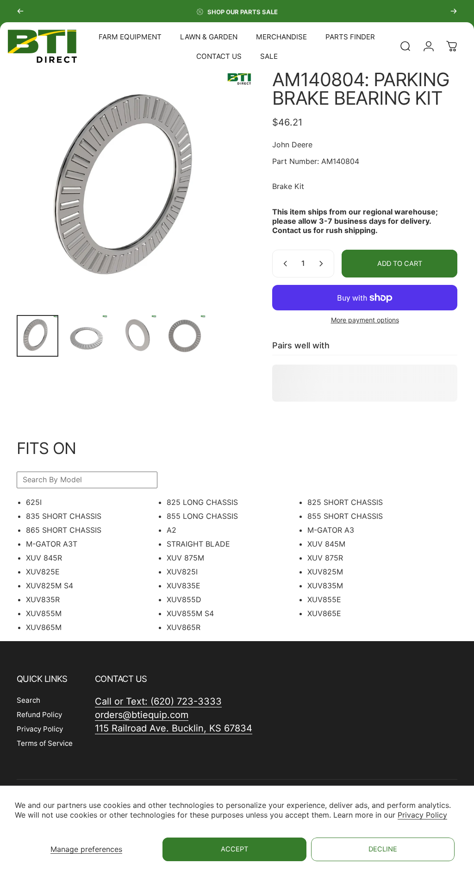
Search (28, 700)
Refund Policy (39, 714)
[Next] (453, 11)
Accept (234, 849)
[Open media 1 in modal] (135, 189)
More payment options (365, 320)
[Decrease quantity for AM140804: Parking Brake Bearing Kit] (283, 263)
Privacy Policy (422, 814)
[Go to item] (37, 336)
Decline (382, 849)
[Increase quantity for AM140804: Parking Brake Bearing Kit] (323, 263)
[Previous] (20, 11)
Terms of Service (45, 743)
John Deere (292, 144)
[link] (173, 728)
